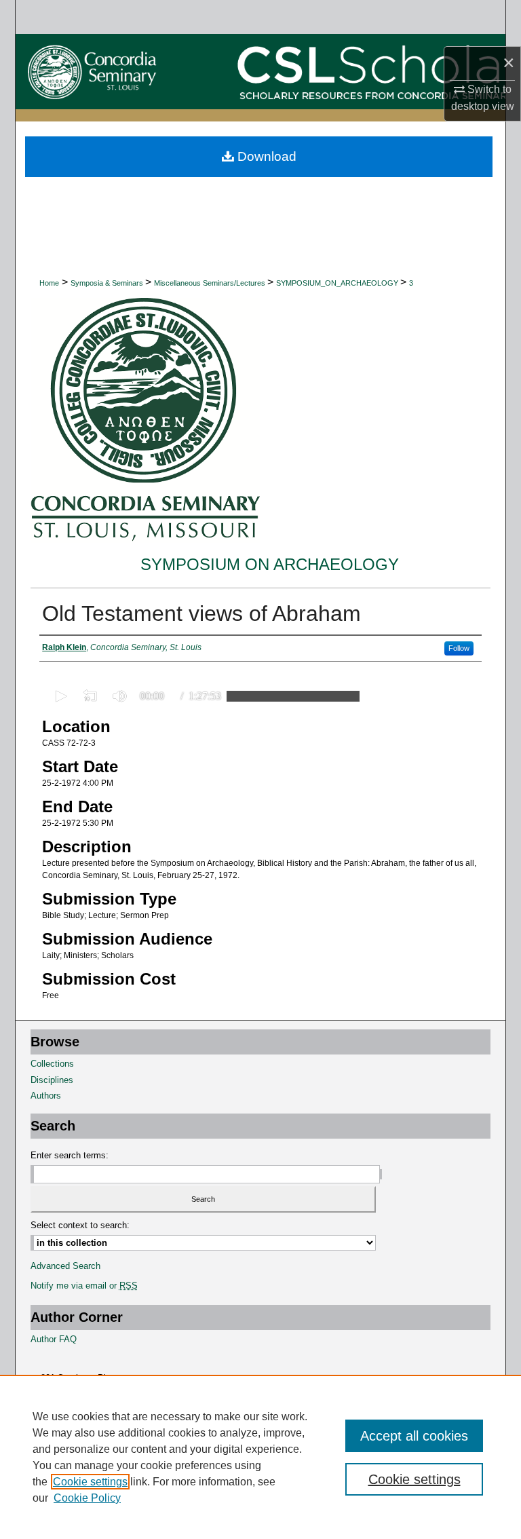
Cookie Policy (87, 1498)
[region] (260, 1457)
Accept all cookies (414, 1435)
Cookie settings (90, 1481)
